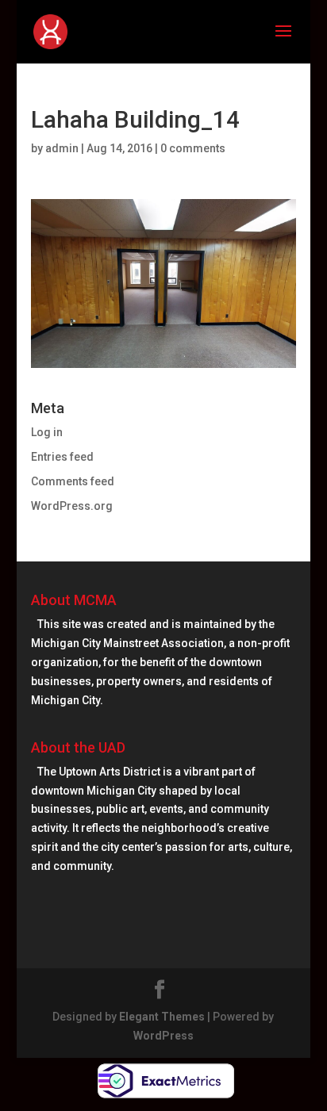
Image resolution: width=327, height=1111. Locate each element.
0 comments (192, 148)
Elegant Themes (162, 1016)
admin (62, 148)
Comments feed (72, 481)
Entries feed (62, 456)
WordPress (163, 1035)
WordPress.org (72, 506)
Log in (47, 432)
